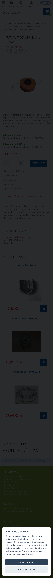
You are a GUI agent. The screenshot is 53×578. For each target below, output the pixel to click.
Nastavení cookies (26, 569)
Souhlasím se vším (26, 562)
